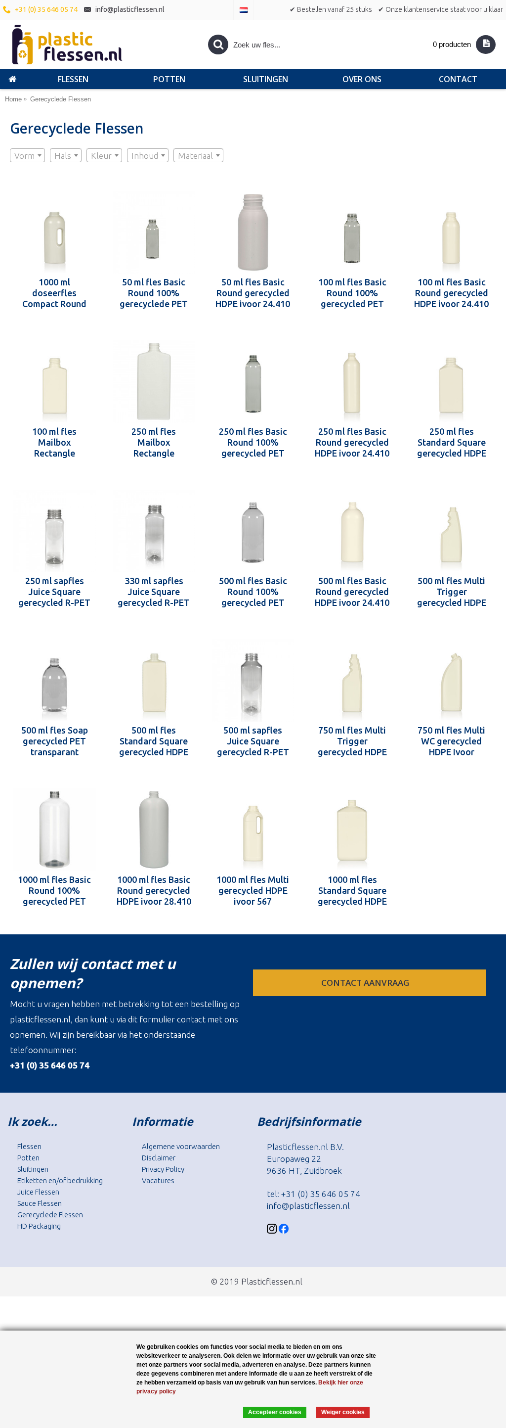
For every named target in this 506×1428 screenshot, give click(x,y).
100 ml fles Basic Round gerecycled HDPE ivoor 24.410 (451, 293)
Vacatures (158, 1180)
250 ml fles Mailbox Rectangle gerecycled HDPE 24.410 (153, 442)
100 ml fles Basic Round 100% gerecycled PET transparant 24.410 (352, 293)
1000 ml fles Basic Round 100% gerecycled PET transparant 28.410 (54, 890)
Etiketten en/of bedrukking (60, 1180)
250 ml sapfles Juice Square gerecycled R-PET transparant (54, 591)
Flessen (29, 1146)
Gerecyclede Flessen (50, 1214)
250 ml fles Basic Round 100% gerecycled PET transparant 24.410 (253, 442)
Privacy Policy (163, 1169)
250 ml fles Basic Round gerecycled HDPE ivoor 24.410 (352, 442)
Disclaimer (158, 1157)
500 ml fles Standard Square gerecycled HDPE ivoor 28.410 (153, 741)
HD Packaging (39, 1226)
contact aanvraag (366, 982)
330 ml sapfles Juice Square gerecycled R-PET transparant (154, 591)
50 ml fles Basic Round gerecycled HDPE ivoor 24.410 (252, 293)
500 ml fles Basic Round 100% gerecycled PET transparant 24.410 (253, 591)
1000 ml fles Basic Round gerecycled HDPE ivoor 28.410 (154, 890)
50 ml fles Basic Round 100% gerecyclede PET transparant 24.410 (154, 293)
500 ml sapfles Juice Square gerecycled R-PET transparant (253, 741)
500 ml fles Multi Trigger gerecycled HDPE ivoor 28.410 (451, 591)
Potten (28, 1157)
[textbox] (27, 156)
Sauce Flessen (39, 1203)
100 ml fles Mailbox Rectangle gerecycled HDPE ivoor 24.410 (54, 442)
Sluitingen (32, 1169)
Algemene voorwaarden (181, 1146)
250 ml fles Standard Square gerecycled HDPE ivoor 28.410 (451, 442)
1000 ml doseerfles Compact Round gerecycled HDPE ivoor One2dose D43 (54, 293)
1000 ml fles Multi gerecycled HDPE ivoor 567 (252, 890)
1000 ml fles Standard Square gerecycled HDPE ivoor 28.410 (352, 890)
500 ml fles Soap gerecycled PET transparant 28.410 (54, 741)
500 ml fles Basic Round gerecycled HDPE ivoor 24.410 (352, 591)
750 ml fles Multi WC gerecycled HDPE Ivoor (451, 741)
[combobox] (27, 155)
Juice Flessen (38, 1192)
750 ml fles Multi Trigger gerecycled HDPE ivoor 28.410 (352, 741)
